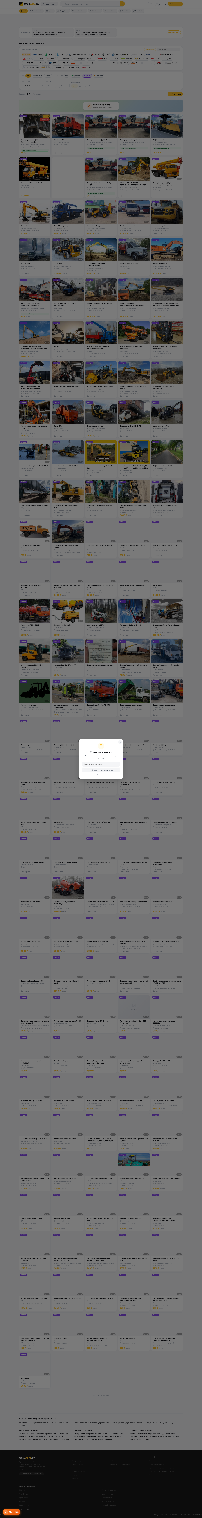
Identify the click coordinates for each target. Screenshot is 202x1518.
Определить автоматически (102, 770)
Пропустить (101, 775)
